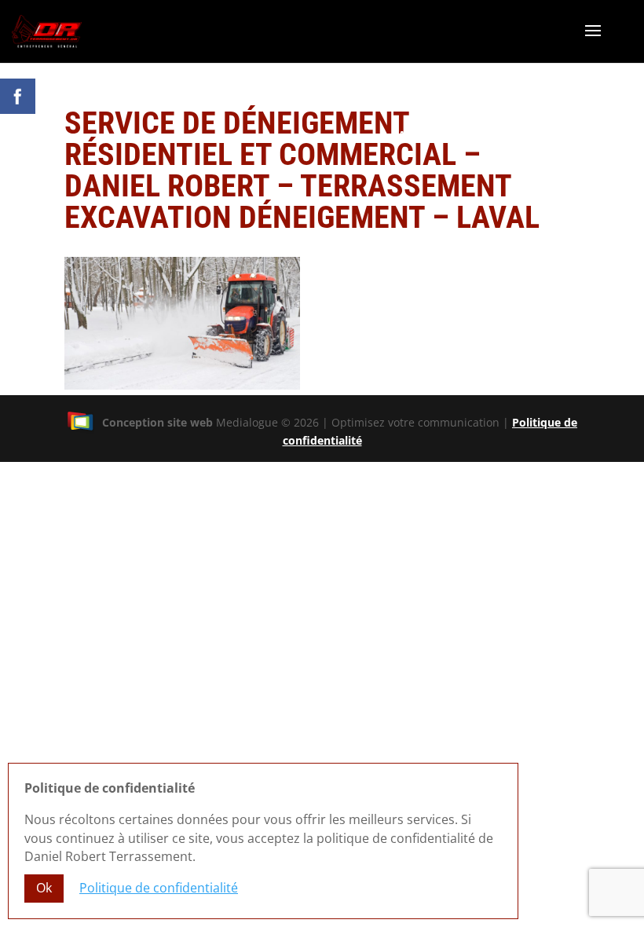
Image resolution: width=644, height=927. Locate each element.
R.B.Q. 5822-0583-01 (573, 150)
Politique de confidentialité (158, 887)
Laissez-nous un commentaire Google (509, 134)
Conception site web (157, 422)
